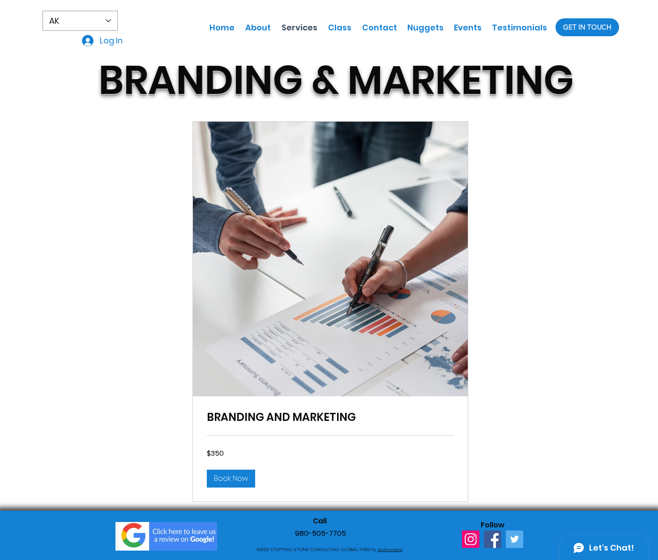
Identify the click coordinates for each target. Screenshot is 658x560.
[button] (231, 479)
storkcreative (390, 549)
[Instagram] (470, 539)
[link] (330, 417)
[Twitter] (514, 539)
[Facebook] (492, 539)
